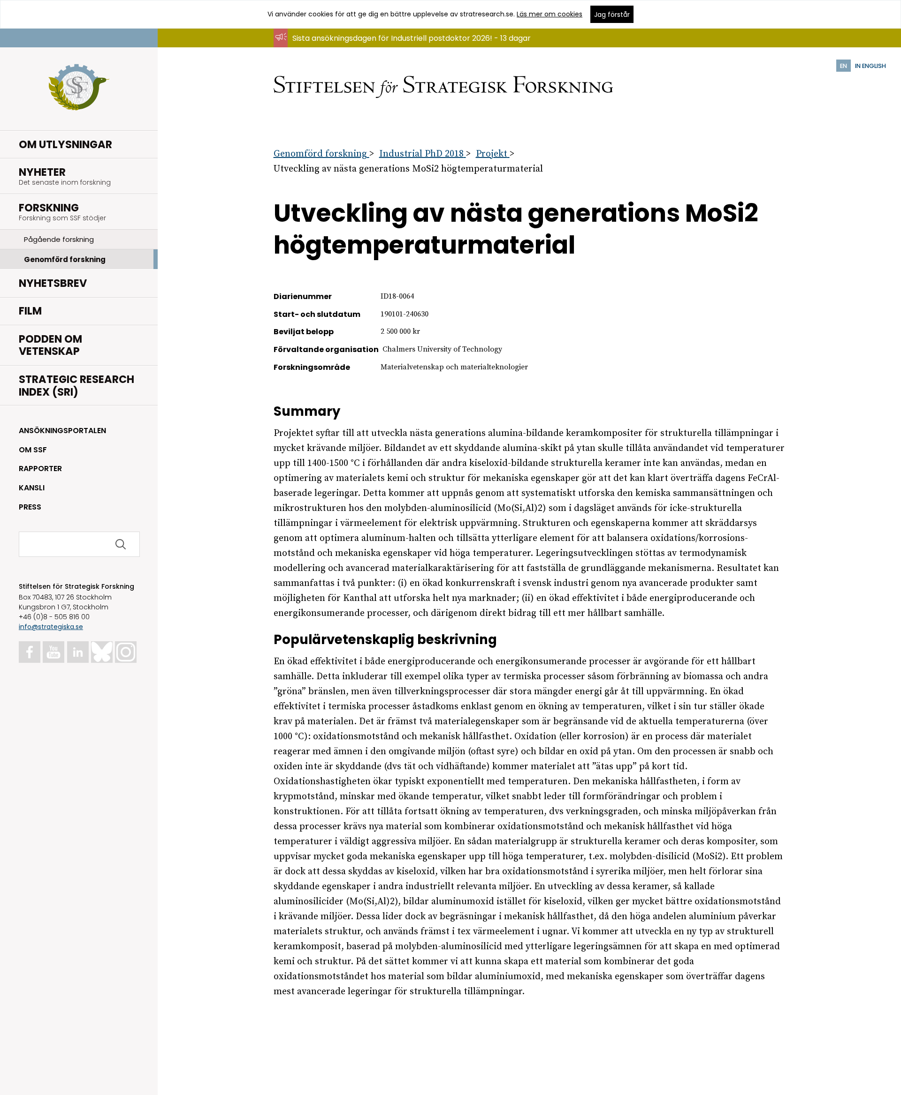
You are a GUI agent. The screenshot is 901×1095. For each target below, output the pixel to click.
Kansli (32, 487)
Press (30, 507)
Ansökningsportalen (62, 430)
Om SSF (33, 449)
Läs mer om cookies (549, 14)
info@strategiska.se (51, 626)
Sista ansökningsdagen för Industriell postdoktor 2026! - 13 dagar (411, 38)
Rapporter (40, 468)
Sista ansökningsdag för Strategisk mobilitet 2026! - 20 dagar (404, 47)
